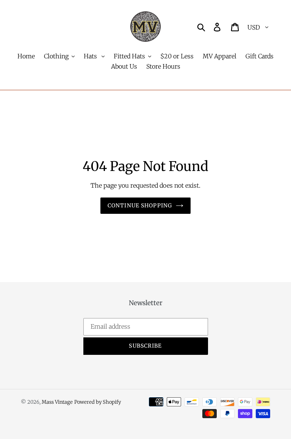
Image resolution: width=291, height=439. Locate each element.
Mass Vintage (57, 402)
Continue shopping (140, 205)
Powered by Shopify (97, 402)
